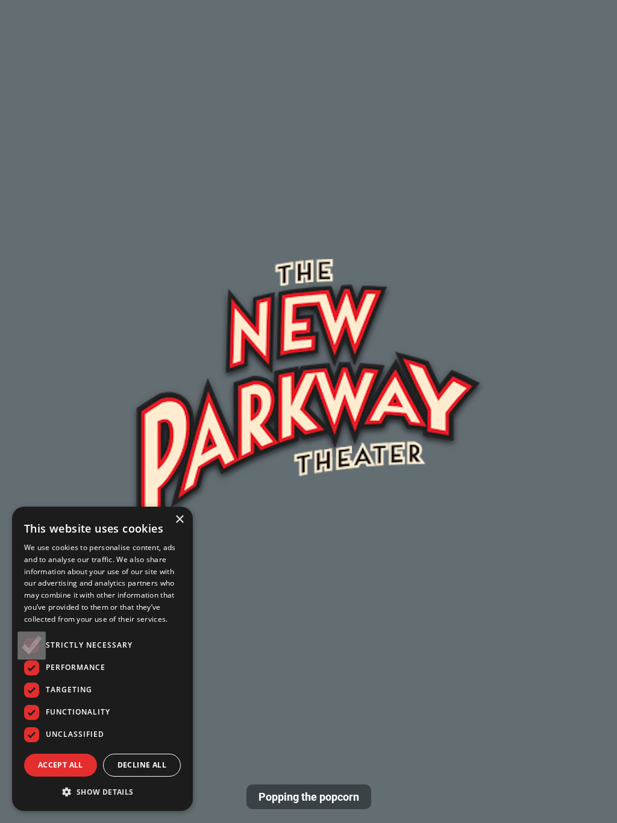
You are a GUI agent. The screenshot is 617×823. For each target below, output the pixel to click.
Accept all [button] (60, 765)
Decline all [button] (141, 765)
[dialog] (102, 659)
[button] (102, 791)
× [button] (179, 519)
